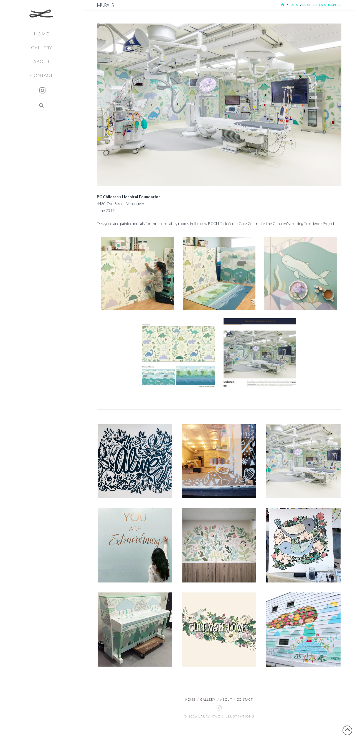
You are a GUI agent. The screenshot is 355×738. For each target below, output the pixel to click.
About (226, 699)
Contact (245, 699)
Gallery (207, 699)
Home (190, 699)
